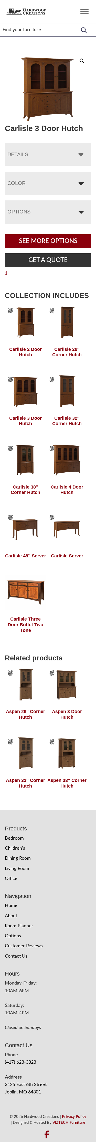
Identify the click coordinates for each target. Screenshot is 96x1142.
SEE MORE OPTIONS (48, 241)
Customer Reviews (24, 946)
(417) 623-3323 (20, 1062)
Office (11, 878)
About (11, 916)
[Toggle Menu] (84, 11)
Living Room (17, 868)
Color (16, 183)
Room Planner (19, 926)
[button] (82, 60)
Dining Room (18, 858)
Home (11, 905)
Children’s (15, 848)
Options (18, 211)
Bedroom (14, 838)
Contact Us (16, 956)
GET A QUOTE (48, 260)
